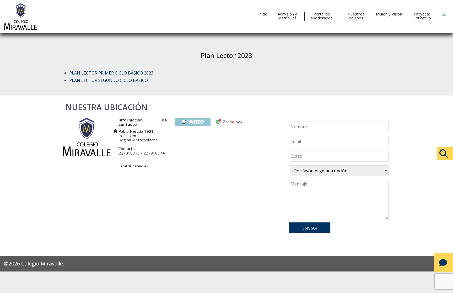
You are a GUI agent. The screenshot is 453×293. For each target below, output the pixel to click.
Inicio (262, 14)
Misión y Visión (389, 14)
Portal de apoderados (322, 16)
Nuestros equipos (356, 16)
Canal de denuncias (133, 166)
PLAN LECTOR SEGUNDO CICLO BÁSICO (108, 80)
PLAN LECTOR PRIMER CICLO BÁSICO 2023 (111, 73)
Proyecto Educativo (422, 16)
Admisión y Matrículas (287, 16)
